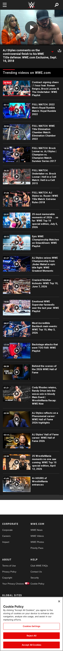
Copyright (7, 577)
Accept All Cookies (31, 645)
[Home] (31, 4)
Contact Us (36, 571)
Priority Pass (37, 548)
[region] (31, 624)
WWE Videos (37, 536)
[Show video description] (52, 50)
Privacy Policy (9, 571)
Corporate (7, 530)
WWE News (36, 530)
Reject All (31, 635)
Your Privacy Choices (9, 583)
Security (35, 577)
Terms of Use (9, 565)
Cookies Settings (31, 626)
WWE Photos (37, 542)
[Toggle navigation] (4, 5)
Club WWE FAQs (38, 565)
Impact (5, 542)
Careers (6, 536)
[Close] (59, 601)
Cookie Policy (37, 583)
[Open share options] (59, 50)
